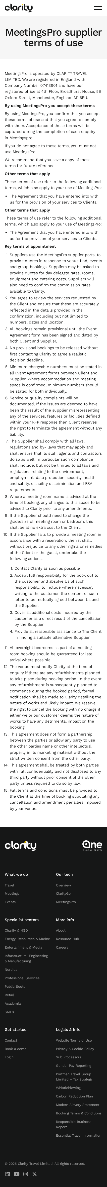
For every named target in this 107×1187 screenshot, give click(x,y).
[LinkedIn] (8, 1174)
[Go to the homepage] (21, 845)
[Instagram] (26, 1174)
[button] (98, 8)
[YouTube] (17, 1174)
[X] (35, 1174)
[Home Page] (19, 8)
